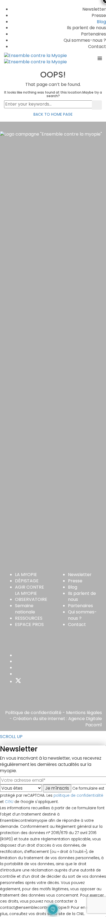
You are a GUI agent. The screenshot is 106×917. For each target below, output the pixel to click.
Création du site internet (39, 718)
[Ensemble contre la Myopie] (35, 55)
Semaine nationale (25, 609)
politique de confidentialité (78, 795)
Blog (101, 22)
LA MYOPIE (26, 574)
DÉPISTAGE (27, 581)
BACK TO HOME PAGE (53, 114)
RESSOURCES (28, 618)
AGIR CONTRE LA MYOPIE (29, 590)
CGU (9, 801)
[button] (53, 909)
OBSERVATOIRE (31, 599)
